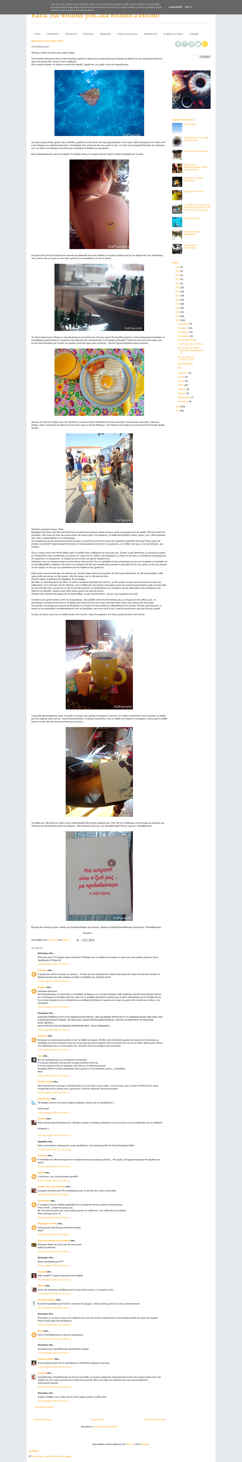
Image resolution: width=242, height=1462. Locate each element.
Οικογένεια (88, 34)
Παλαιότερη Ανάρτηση (154, 1419)
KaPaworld (53, 940)
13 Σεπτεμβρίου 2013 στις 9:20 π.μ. (54, 1075)
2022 (177, 283)
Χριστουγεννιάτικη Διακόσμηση (192, 232)
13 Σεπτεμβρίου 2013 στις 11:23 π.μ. (54, 1149)
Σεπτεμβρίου (184, 336)
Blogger (145, 1444)
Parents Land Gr (46, 1359)
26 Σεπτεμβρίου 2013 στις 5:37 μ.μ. (54, 1401)
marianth (42, 1373)
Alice (179, 367)
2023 (177, 279)
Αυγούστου (183, 373)
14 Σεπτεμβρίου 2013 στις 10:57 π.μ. (54, 1279)
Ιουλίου (181, 377)
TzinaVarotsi (44, 1200)
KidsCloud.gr (44, 1098)
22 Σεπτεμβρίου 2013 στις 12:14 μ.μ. (54, 1367)
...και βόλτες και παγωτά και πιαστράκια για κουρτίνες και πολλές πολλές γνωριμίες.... (197, 207)
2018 (177, 300)
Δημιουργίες (105, 34)
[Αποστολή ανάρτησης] (77, 940)
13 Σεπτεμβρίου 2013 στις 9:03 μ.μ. (54, 1217)
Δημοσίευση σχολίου (44, 1407)
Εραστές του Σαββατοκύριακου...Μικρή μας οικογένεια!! (196, 167)
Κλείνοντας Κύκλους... (187, 339)
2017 (177, 304)
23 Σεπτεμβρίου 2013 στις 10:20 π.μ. (54, 1387)
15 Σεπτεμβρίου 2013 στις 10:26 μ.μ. (54, 1339)
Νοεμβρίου (183, 328)
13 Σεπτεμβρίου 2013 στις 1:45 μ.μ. (54, 1194)
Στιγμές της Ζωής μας (127, 34)
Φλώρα (41, 1285)
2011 (177, 410)
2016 (177, 308)
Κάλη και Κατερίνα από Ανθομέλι (54, 1240)
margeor (42, 987)
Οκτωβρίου (183, 332)
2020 (177, 291)
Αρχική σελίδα (97, 1419)
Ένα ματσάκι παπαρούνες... (197, 151)
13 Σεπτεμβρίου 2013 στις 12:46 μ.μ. (54, 1166)
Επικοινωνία (71, 34)
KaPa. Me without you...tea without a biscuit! (95, 15)
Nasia (40, 1331)
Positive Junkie (45, 1081)
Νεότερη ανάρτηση (42, 1419)
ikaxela (41, 1172)
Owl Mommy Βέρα (47, 1300)
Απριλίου (182, 389)
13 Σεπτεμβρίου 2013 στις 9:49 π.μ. (54, 1112)
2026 (177, 267)
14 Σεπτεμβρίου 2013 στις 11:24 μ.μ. (54, 1293)
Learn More (175, 7)
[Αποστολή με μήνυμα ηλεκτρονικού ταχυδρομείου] (82, 940)
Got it (188, 7)
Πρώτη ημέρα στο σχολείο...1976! (185, 358)
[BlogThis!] (85, 940)
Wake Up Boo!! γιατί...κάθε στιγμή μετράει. (196, 138)
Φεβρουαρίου (184, 397)
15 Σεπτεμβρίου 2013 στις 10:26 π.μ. (54, 1324)
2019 (177, 295)
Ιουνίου (181, 381)
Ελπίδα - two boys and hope (51, 1186)
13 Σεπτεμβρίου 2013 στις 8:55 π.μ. (54, 981)
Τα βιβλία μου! (150, 34)
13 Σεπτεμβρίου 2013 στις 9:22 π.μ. (54, 1092)
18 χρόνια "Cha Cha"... (194, 191)
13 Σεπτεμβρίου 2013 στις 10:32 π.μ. (54, 1135)
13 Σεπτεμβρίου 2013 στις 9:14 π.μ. (54, 1050)
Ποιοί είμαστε (53, 34)
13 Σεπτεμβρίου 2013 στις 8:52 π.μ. (54, 964)
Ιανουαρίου (183, 401)
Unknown (42, 970)
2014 (177, 316)
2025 (177, 271)
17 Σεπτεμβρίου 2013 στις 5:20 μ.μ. (54, 1353)
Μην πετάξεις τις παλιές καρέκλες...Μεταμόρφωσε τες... (190, 350)
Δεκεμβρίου (183, 324)
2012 (177, 406)
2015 (177, 312)
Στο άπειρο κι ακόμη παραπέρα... (193, 179)
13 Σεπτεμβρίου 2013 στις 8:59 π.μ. (54, 1007)
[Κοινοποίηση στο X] (88, 940)
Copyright (194, 34)
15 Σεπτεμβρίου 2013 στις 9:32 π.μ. (54, 1308)
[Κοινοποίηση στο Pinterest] (93, 940)
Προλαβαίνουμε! (185, 363)
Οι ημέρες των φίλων (173, 34)
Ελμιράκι (42, 1271)
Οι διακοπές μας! (191, 218)
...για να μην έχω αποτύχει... (190, 344)
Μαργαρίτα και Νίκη (47, 1223)
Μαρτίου (182, 393)
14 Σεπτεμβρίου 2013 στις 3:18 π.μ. (54, 1251)
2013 (177, 320)
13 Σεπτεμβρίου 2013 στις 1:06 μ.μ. (54, 1180)
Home (37, 34)
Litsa (40, 1056)
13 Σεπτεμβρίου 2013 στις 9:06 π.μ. (54, 1030)
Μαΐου (181, 385)
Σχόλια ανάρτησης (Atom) (106, 1426)
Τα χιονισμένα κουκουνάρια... (190, 246)
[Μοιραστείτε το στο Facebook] (90, 940)
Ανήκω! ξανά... (191, 124)
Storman (130, 1444)
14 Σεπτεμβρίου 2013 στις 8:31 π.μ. (54, 1265)
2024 (177, 275)
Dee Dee (42, 1118)
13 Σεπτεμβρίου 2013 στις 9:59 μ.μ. (54, 1234)
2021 (177, 287)
